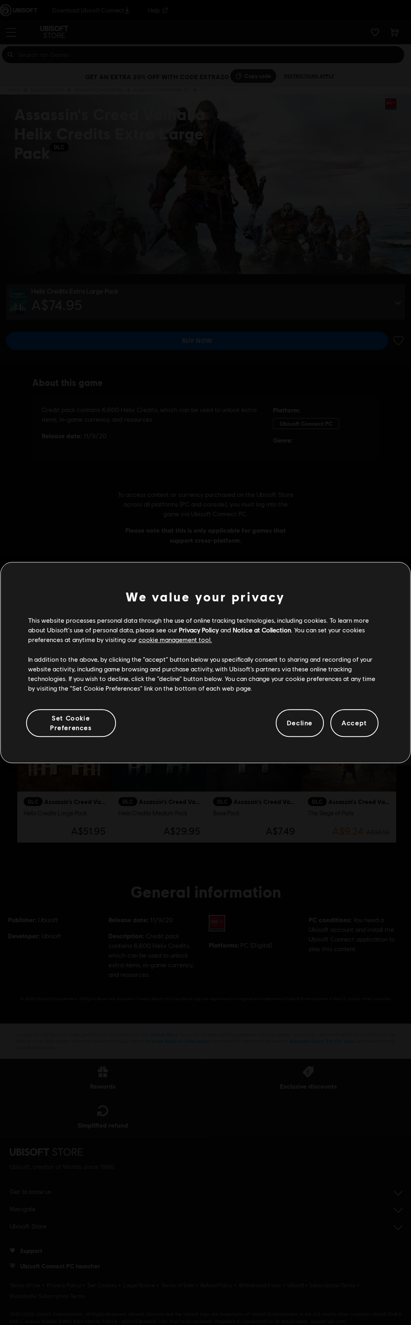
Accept (354, 723)
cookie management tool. (175, 640)
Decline (300, 723)
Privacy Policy (199, 630)
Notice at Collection (262, 630)
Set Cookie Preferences (71, 722)
